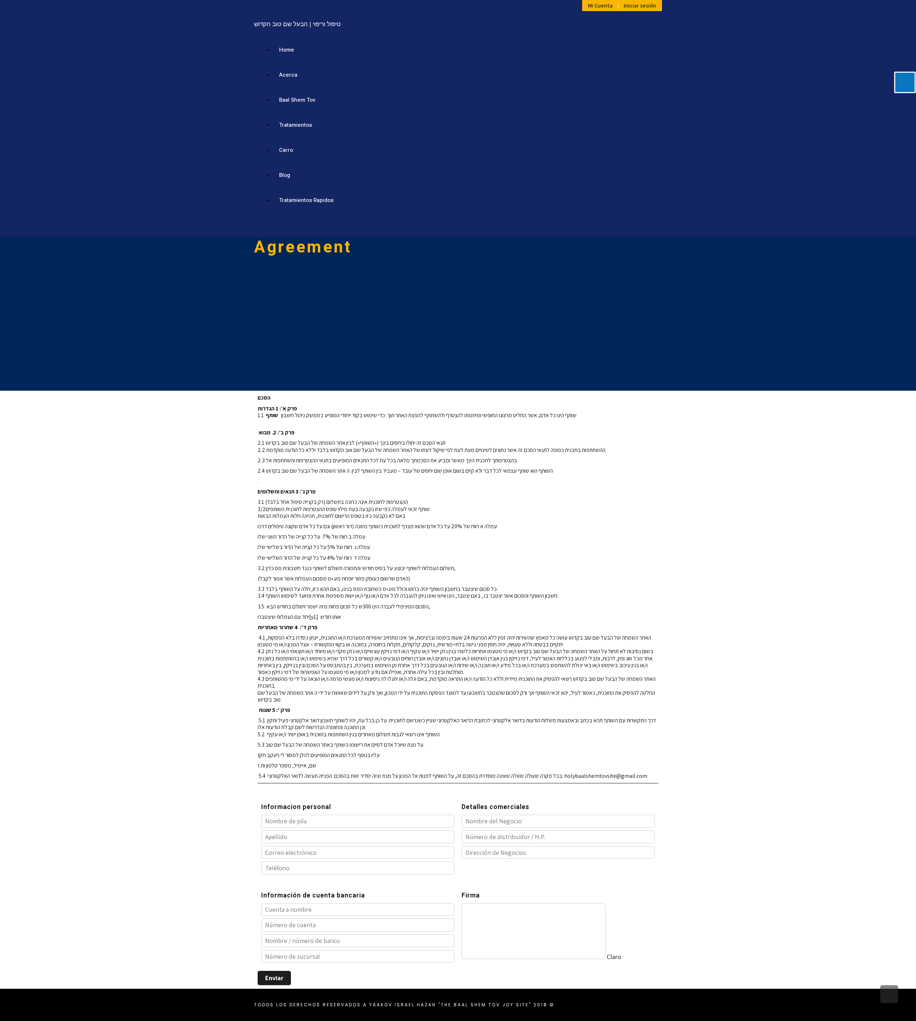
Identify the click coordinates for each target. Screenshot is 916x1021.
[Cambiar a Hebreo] (606, 225)
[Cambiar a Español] (633, 225)
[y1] (313, 617)
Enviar (274, 978)
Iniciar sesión (640, 5)
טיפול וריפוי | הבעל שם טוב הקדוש (297, 24)
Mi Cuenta (600, 5)
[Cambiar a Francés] (647, 225)
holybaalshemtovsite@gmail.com (605, 776)
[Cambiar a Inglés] (620, 225)
